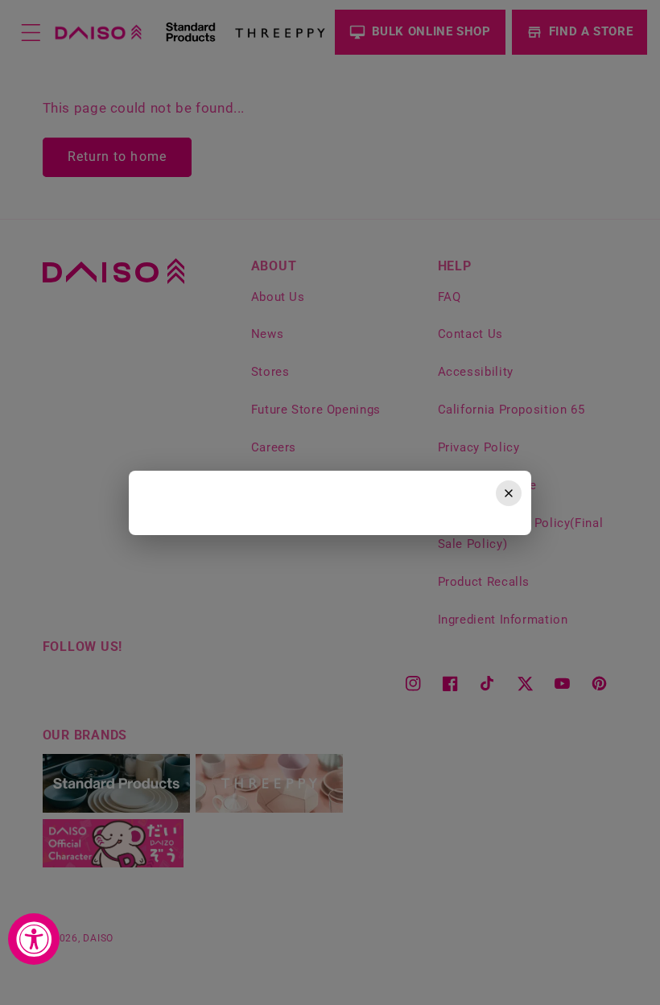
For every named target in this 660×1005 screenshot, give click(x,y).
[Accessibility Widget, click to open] (34, 939)
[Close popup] (509, 493)
